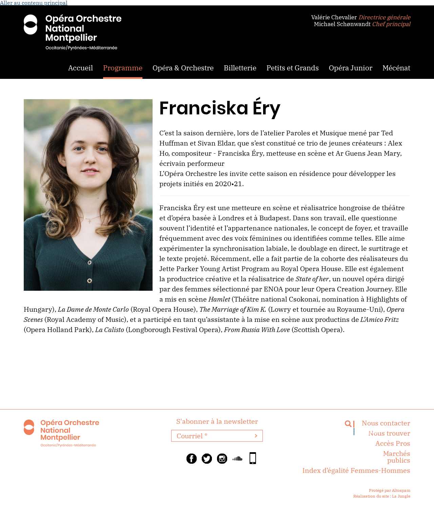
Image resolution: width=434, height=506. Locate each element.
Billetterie (240, 67)
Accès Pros (392, 443)
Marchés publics (396, 457)
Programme (122, 67)
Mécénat (396, 67)
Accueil (80, 67)
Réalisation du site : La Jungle (381, 496)
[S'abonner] (256, 436)
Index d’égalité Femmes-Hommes (356, 470)
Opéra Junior (350, 67)
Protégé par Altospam (389, 490)
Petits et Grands (293, 67)
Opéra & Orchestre (183, 67)
